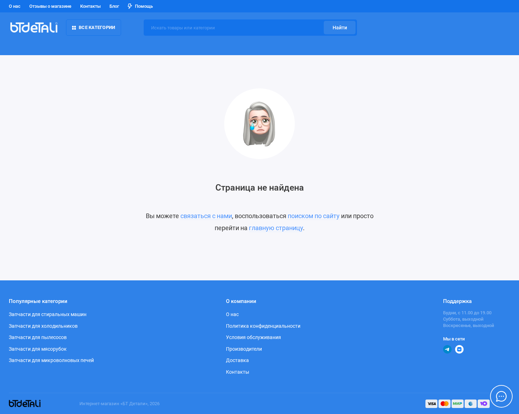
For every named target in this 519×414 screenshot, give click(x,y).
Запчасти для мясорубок (38, 349)
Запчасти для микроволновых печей (51, 360)
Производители (244, 349)
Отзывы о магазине (50, 6)
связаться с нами (206, 216)
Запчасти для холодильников (43, 326)
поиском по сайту (314, 216)
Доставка (237, 360)
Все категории (97, 27)
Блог (114, 6)
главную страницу (276, 228)
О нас (14, 6)
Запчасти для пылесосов (38, 337)
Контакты (90, 6)
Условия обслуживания (253, 337)
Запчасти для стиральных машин (47, 314)
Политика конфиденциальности (263, 326)
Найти (340, 27)
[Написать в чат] (501, 396)
